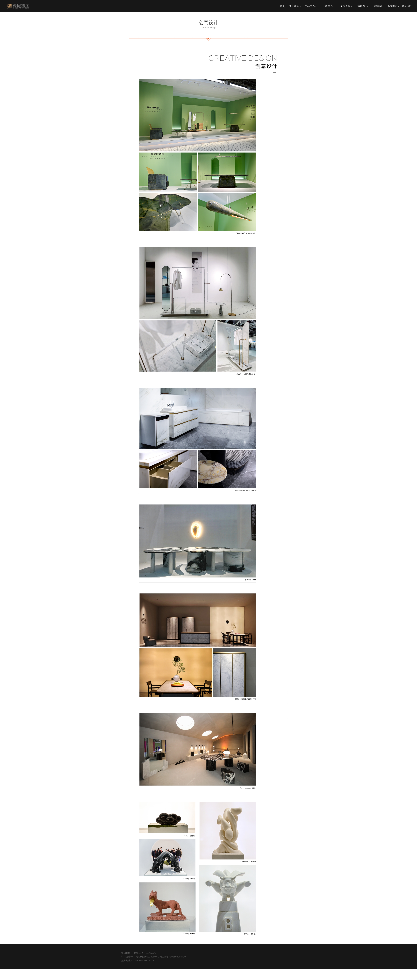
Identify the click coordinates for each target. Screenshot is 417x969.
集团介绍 (125, 952)
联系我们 (406, 6)
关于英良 (294, 6)
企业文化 (138, 952)
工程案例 (377, 6)
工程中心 (327, 6)
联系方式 (151, 952)
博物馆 (361, 6)
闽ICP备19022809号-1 (147, 956)
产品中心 (310, 6)
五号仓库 (345, 6)
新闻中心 (392, 6)
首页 (282, 6)
